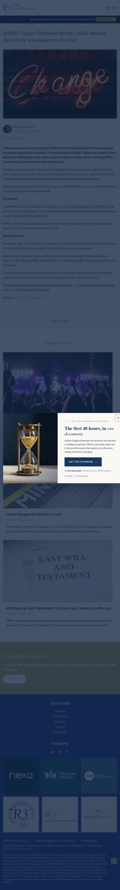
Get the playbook (81, 462)
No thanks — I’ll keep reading (76, 476)
